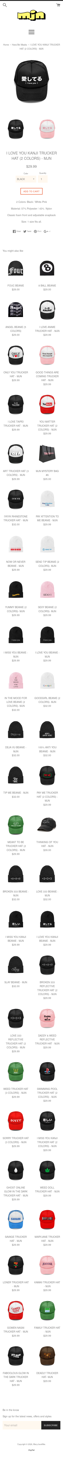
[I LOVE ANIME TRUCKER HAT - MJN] (47, 310)
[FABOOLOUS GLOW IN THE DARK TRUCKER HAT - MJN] (16, 1356)
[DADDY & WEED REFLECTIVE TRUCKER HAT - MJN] (47, 1018)
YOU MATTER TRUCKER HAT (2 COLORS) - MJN (47, 425)
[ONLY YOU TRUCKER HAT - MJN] (16, 355)
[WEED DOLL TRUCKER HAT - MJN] (47, 1170)
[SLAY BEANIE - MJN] (16, 965)
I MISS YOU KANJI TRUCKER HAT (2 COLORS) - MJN (47, 1142)
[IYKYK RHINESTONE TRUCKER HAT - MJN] (16, 499)
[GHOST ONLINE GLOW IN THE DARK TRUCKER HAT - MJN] (16, 1170)
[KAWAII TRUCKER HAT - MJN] (47, 1265)
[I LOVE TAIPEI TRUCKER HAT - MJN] (16, 404)
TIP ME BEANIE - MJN (15, 792)
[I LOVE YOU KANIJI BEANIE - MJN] (47, 920)
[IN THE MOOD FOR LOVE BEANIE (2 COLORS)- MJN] (16, 681)
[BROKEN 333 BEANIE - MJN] (16, 874)
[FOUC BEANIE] (16, 268)
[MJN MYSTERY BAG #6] (47, 454)
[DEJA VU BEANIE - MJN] (16, 730)
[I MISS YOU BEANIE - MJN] (16, 635)
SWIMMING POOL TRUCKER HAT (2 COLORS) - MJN (47, 1092)
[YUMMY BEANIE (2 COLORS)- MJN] (16, 590)
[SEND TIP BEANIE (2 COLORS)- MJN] (47, 545)
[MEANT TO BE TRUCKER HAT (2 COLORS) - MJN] (16, 825)
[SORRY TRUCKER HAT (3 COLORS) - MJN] (16, 1121)
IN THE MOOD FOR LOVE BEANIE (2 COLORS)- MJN (16, 702)
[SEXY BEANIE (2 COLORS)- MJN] (47, 590)
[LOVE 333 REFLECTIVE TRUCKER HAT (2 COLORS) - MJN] (16, 1018)
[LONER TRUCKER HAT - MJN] (16, 1265)
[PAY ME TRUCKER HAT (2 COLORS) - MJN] (47, 775)
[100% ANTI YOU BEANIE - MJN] (47, 730)
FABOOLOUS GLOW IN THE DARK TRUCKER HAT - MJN (16, 1377)
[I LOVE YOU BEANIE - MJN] (47, 635)
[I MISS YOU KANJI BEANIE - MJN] (16, 920)
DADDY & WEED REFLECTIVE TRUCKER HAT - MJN (47, 1039)
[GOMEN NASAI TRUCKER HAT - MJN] (16, 1310)
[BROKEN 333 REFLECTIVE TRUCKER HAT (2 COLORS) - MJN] (47, 965)
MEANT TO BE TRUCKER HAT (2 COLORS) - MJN (16, 846)
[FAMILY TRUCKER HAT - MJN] (47, 1310)
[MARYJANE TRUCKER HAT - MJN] (47, 1220)
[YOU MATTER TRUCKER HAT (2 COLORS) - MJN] (47, 404)
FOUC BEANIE (16, 285)
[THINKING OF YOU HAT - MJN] (47, 825)
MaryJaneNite (39, 1444)
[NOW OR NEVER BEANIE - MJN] (16, 545)
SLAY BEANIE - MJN (15, 982)
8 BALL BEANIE (47, 285)
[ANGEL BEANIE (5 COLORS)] (16, 310)
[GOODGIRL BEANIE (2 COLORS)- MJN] (47, 681)
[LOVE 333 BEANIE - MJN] (47, 874)
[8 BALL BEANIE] (47, 268)
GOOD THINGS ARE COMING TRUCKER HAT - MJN (47, 376)
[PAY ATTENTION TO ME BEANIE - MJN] (47, 499)
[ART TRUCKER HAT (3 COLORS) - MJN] (16, 454)
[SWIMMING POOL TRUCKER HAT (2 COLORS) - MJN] (47, 1072)
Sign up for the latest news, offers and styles (27, 1416)
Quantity (42, 173)
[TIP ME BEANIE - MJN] (16, 775)
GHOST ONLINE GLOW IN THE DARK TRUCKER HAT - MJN (16, 1191)
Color (26, 173)
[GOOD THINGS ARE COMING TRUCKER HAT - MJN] (47, 355)
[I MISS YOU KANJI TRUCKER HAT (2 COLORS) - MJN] (47, 1121)
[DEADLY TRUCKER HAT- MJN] (47, 1356)
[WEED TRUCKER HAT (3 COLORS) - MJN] (16, 1072)
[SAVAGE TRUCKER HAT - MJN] (16, 1220)
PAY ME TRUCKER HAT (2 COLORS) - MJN (47, 796)
